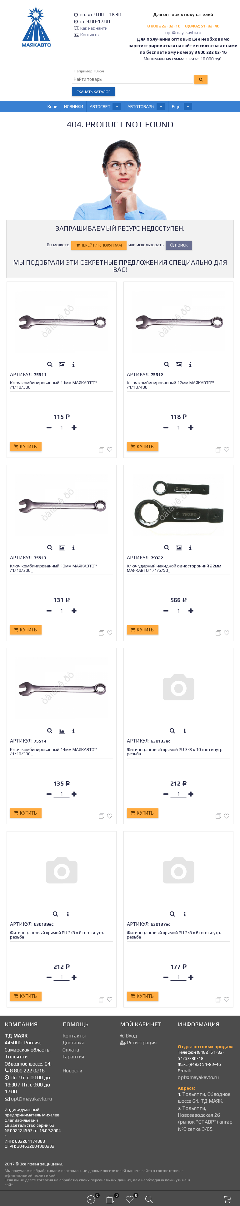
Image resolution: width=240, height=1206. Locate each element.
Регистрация (141, 1043)
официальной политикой (30, 1175)
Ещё (177, 106)
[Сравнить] (102, 450)
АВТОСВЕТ (100, 106)
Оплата (70, 1050)
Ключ (99, 71)
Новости (72, 1071)
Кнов (53, 106)
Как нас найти (94, 28)
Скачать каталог (93, 91)
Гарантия (73, 1057)
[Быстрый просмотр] (50, 365)
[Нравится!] (109, 450)
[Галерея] (62, 365)
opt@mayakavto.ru (183, 32)
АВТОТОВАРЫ (141, 106)
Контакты (89, 34)
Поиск (181, 245)
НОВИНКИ (73, 106)
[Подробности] (73, 365)
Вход (130, 1036)
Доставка (73, 1043)
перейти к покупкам (101, 245)
